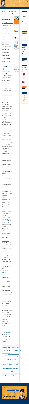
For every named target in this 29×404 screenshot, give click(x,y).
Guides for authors (24, 16)
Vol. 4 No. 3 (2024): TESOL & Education (9, 11)
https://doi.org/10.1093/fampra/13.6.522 (5, 237)
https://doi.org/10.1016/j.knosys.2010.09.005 (6, 222)
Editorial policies (23, 20)
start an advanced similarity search (7, 371)
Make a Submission (24, 40)
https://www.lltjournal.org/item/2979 (5, 173)
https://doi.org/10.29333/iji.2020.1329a (5, 241)
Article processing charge (23, 26)
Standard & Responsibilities (23, 22)
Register (26, 0)
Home (2, 11)
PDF (15, 25)
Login (27, 0)
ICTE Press (23, 35)
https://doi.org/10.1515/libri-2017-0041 (5, 272)
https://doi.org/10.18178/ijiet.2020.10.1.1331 (5, 185)
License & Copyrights (24, 23)
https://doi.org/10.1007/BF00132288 (5, 321)
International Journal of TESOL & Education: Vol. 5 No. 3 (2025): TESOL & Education (13, 364)
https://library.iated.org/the (4, 199)
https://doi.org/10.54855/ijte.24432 (7, 33)
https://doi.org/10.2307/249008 (4, 151)
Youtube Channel (23, 60)
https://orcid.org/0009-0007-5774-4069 (8, 23)
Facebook (23, 61)
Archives (4, 11)
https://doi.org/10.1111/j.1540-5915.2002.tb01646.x (6, 332)
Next (19, 370)
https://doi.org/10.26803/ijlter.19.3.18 (5, 100)
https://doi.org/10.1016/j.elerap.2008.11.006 (5, 219)
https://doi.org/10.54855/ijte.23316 (5, 257)
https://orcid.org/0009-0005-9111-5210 (8, 19)
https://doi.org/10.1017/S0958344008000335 (6, 213)
